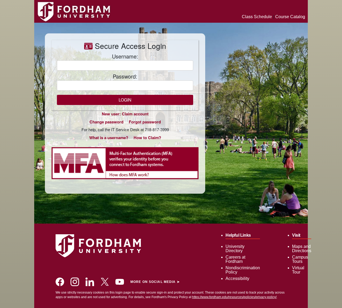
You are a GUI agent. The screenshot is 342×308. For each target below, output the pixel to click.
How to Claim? (147, 138)
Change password (106, 122)
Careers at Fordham (235, 259)
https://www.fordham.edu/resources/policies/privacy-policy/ (234, 297)
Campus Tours (300, 259)
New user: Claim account (125, 114)
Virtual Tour (298, 270)
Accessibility (237, 278)
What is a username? (108, 138)
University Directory (235, 248)
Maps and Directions (301, 248)
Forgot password (145, 122)
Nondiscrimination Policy (243, 270)
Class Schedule (257, 16)
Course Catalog (290, 16)
